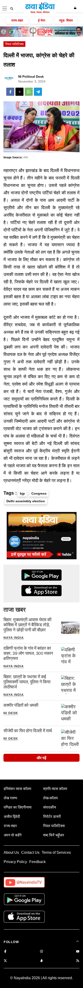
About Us (11, 852)
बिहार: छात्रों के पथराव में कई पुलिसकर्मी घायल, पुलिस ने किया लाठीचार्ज (26, 681)
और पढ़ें (41, 758)
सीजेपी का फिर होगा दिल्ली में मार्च (27, 730)
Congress (39, 493)
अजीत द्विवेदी (12, 817)
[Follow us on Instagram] (41, 952)
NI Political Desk (31, 76)
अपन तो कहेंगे (12, 835)
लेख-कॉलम (50, 798)
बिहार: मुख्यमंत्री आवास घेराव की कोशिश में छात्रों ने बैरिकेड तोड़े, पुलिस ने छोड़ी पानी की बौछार (27, 624)
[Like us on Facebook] (5, 952)
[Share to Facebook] (10, 92)
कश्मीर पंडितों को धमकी (20, 705)
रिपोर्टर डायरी (52, 817)
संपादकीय (49, 807)
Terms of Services (56, 852)
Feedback (37, 862)
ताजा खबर (14, 609)
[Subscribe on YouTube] (77, 952)
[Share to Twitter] (19, 92)
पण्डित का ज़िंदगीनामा (18, 807)
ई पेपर (41, 20)
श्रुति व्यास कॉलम (55, 789)
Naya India (13, 637)
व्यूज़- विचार (66, 20)
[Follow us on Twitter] (5, 961)
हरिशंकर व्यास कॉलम (17, 789)
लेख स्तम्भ (10, 798)
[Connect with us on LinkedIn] (41, 961)
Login (76, 7)
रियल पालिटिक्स (14, 44)
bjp (22, 493)
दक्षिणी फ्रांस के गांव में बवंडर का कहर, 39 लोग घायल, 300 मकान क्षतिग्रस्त (28, 653)
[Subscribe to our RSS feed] (77, 961)
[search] (11, 8)
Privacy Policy (15, 862)
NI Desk (10, 713)
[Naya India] (40, 12)
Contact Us (30, 852)
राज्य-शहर (17, 20)
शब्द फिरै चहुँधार (53, 835)
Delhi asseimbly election (25, 501)
